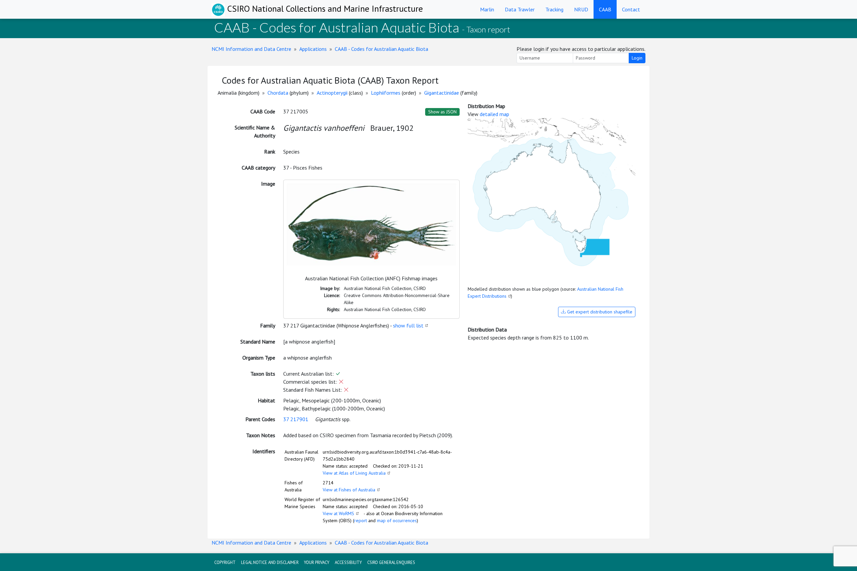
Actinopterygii (332, 92)
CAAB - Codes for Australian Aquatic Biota (381, 48)
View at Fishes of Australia (349, 490)
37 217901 (295, 419)
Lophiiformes (385, 92)
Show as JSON (442, 112)
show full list (408, 325)
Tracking (554, 9)
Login (637, 58)
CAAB (605, 9)
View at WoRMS (338, 513)
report (360, 520)
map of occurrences (397, 520)
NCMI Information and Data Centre (251, 48)
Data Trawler (520, 9)
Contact (631, 9)
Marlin (487, 9)
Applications (313, 48)
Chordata (277, 92)
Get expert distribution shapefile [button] (599, 312)
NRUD (581, 9)
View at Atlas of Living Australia (354, 473)
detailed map (494, 114)
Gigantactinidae (441, 92)
